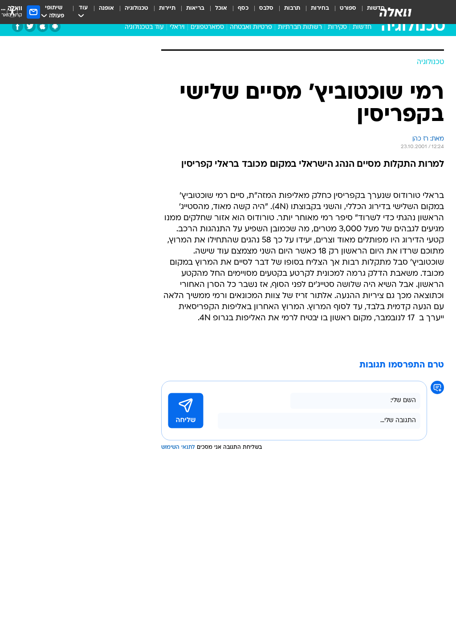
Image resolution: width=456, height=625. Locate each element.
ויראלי (177, 27)
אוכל (221, 8)
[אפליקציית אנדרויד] (55, 26)
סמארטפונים (207, 27)
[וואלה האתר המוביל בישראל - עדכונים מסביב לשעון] (395, 12)
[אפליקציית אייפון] (42, 26)
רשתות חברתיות (300, 27)
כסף (243, 8)
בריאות (195, 8)
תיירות (167, 8)
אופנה (106, 8)
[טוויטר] (30, 26)
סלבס (266, 8)
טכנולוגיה (136, 8)
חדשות (362, 27)
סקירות (337, 27)
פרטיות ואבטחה (251, 27)
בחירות (320, 8)
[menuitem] (342, 12)
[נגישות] (12, 11)
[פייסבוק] (17, 26)
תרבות (292, 8)
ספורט (348, 8)
